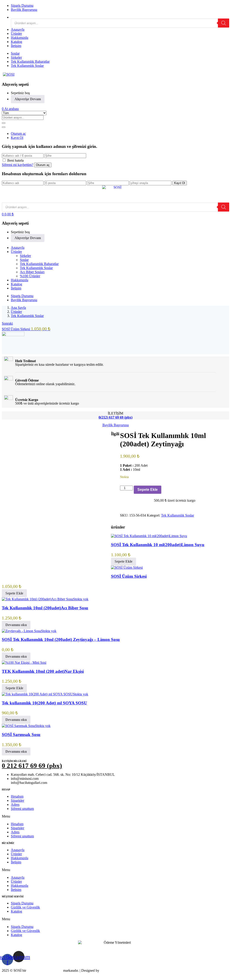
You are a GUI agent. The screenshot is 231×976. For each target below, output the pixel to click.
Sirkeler (16, 57)
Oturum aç (18, 133)
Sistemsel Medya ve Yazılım (120, 970)
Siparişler (17, 800)
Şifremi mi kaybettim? (17, 165)
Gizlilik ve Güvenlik (25, 907)
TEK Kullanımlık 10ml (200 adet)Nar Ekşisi (43, 671)
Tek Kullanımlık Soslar (27, 66)
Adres (15, 804)
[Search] (223, 23)
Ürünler (16, 33)
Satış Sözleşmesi (13, 949)
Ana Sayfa (18, 308)
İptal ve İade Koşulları (78, 949)
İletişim (16, 46)
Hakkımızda (19, 38)
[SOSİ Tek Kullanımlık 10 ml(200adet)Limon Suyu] (149, 536)
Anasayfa (17, 29)
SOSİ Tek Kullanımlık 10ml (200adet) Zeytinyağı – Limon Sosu (61, 639)
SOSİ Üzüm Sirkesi (129, 576)
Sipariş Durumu (22, 5)
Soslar (15, 53)
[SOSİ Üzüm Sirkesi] (127, 567)
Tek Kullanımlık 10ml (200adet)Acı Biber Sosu (45, 608)
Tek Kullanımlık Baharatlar (30, 61)
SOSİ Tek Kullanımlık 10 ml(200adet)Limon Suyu (157, 544)
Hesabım (17, 796)
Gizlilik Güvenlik (44, 949)
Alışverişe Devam (27, 99)
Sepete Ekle (147, 489)
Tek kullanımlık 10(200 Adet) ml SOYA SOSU (44, 703)
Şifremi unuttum (22, 809)
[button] (10, 109)
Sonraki (7, 323)
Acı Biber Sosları (32, 272)
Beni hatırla (15, 160)
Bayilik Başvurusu (24, 10)
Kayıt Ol (17, 138)
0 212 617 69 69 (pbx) (32, 765)
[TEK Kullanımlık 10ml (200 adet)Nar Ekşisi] (24, 662)
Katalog (16, 42)
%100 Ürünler (30, 276)
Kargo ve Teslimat (114, 949)
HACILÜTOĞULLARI (44, 970)
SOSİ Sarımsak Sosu (21, 734)
